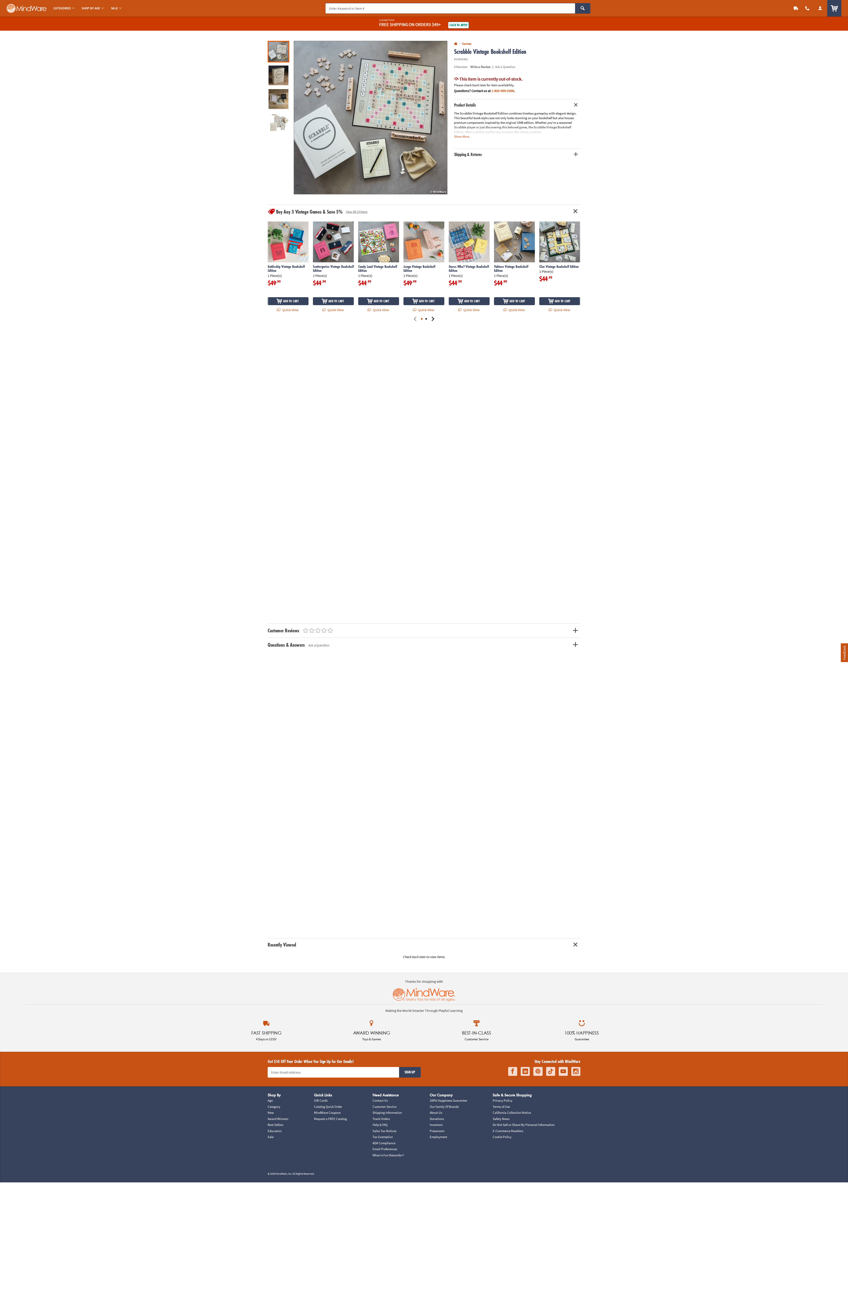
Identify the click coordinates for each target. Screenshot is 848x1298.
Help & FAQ (380, 1125)
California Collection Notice (512, 1112)
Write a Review (480, 67)
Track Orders (381, 1119)
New (271, 1112)
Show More (461, 136)
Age (270, 1100)
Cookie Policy (502, 1137)
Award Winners (278, 1119)
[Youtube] (563, 1071)
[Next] (433, 319)
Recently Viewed (282, 944)
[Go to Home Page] (455, 44)
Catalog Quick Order (328, 1107)
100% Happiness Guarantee (448, 1100)
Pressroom (437, 1131)
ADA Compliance (384, 1143)
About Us (436, 1112)
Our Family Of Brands (444, 1107)
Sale (271, 1137)
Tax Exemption (383, 1137)
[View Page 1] (422, 319)
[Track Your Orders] (796, 8)
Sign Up (410, 1072)
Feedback (844, 652)
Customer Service (384, 1107)
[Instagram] (575, 1071)
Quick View (290, 310)
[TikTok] (550, 1071)
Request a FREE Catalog (330, 1119)
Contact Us (380, 1100)
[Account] (820, 8)
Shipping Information (387, 1112)
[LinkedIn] (525, 1071)
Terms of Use (501, 1107)
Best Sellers (275, 1125)
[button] (370, 117)
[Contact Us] (807, 8)
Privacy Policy (502, 1100)
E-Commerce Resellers (508, 1131)
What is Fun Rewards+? (388, 1155)
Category (274, 1107)
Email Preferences (385, 1149)
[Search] (582, 8)
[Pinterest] (538, 1071)
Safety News (501, 1119)
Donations (437, 1119)
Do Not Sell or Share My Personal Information (524, 1125)
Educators (275, 1131)
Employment (438, 1137)
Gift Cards (320, 1100)
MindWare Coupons (327, 1112)
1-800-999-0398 (502, 90)
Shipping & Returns (468, 154)
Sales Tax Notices (384, 1131)
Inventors (436, 1125)
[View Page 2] (426, 319)
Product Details (465, 105)
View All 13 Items (356, 212)
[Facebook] (512, 1071)
